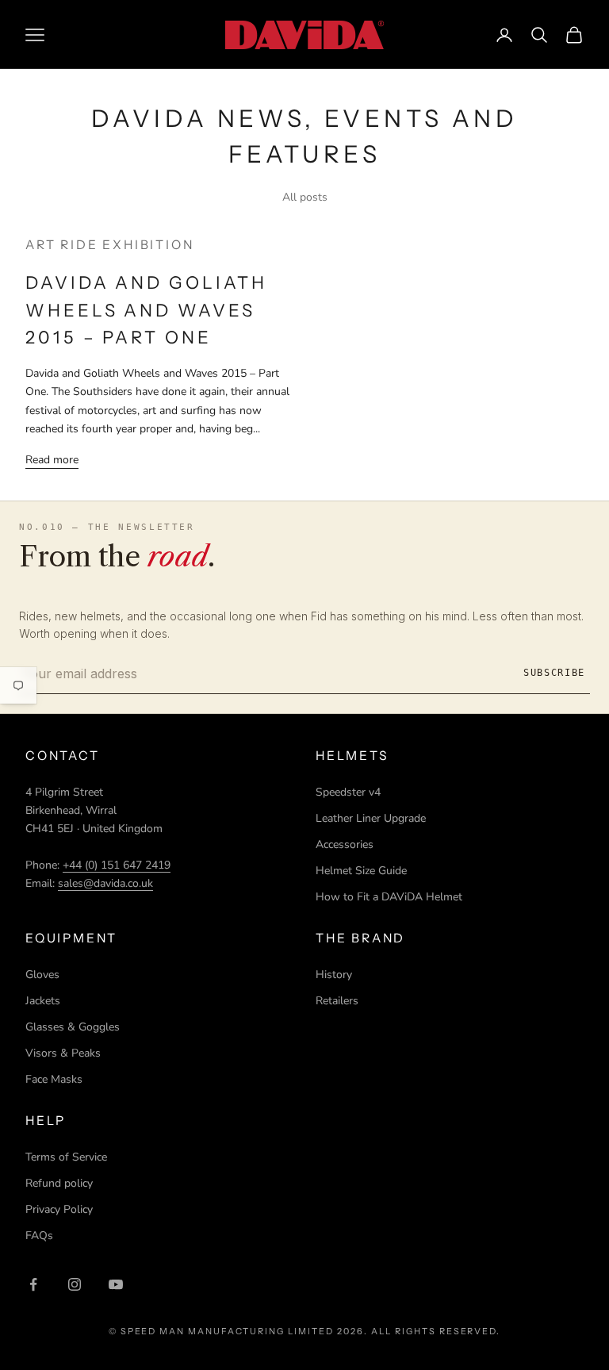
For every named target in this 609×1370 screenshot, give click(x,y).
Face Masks (53, 1079)
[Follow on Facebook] (33, 1284)
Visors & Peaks (63, 1053)
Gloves (42, 974)
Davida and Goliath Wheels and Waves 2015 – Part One (146, 310)
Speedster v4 (348, 792)
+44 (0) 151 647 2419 (116, 865)
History (334, 974)
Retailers (337, 1000)
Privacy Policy (59, 1209)
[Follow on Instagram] (74, 1284)
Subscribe (554, 672)
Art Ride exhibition (109, 244)
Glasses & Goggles (72, 1026)
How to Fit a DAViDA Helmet (389, 896)
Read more (52, 459)
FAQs (39, 1235)
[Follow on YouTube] (116, 1284)
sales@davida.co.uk (105, 883)
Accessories (344, 844)
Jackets (42, 1000)
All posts (304, 197)
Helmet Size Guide (361, 870)
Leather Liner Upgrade (371, 818)
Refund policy (59, 1183)
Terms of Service (66, 1157)
